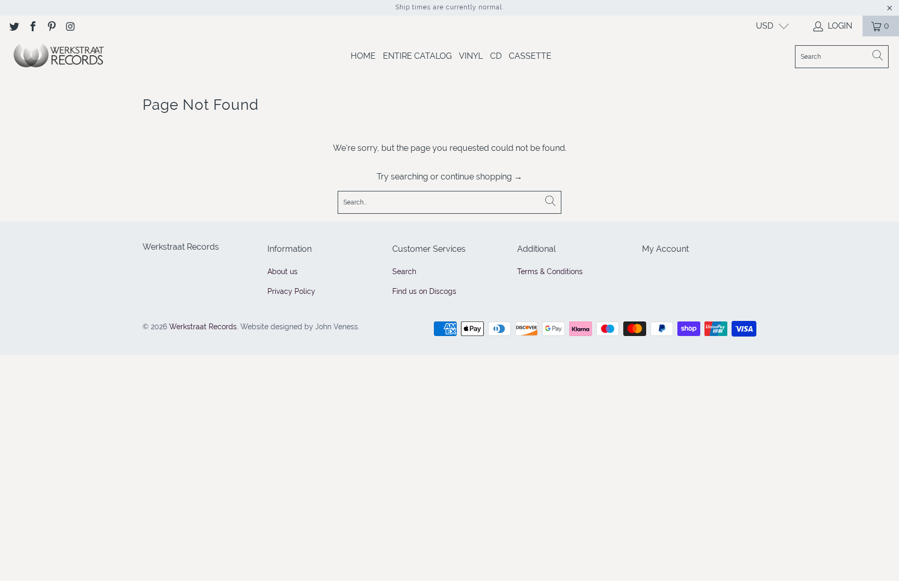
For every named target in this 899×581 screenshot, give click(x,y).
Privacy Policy (291, 291)
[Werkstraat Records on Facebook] (32, 26)
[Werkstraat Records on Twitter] (13, 26)
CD (496, 56)
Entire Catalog (417, 56)
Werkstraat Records (203, 326)
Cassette (530, 56)
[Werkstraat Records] (58, 56)
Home (363, 56)
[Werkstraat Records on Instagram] (69, 26)
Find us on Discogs (424, 291)
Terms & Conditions (550, 271)
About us (282, 271)
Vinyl (471, 56)
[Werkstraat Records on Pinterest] (51, 26)
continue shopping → (481, 177)
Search (404, 271)
